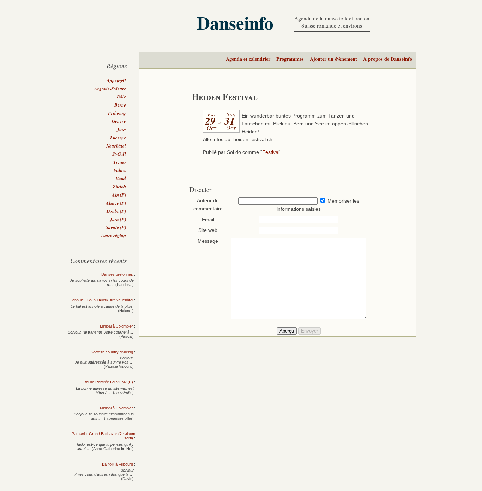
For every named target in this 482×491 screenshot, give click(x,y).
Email (208, 219)
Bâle (121, 97)
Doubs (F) (116, 211)
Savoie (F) (116, 227)
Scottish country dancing (112, 352)
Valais (120, 170)
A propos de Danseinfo (387, 58)
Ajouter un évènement (333, 58)
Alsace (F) (116, 203)
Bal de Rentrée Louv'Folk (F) (108, 382)
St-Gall (119, 154)
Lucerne (118, 137)
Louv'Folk (122, 392)
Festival (270, 152)
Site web (207, 230)
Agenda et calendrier (248, 58)
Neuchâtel (116, 146)
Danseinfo (235, 23)
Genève (119, 121)
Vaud (121, 178)
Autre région (113, 235)
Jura (121, 129)
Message (208, 241)
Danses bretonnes (117, 274)
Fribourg (117, 113)
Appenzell (116, 80)
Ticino (119, 162)
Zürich (119, 186)
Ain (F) (119, 195)
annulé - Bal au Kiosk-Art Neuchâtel (102, 300)
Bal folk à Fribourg (117, 464)
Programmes (290, 58)
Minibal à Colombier (116, 326)
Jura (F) (118, 219)
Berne (120, 105)
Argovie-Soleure (110, 88)
